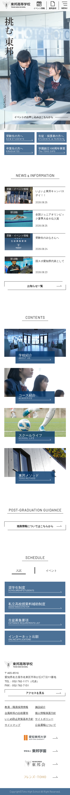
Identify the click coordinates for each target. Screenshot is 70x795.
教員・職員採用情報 (16, 707)
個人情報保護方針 (45, 713)
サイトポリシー (44, 718)
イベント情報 (39, 8)
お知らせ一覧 (35, 286)
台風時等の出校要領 (16, 713)
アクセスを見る (35, 693)
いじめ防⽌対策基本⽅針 (19, 718)
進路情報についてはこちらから (35, 526)
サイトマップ (12, 724)
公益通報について (45, 724)
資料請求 (52, 8)
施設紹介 (40, 707)
